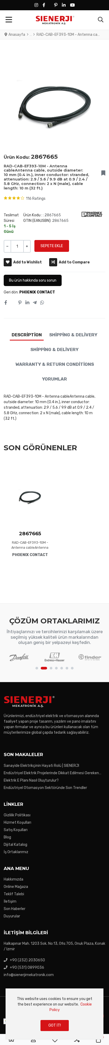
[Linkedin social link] (27, 303)
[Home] (11, 1040)
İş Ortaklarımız (16, 852)
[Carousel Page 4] (56, 668)
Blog (7, 837)
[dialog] (54, 1013)
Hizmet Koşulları (17, 822)
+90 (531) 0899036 (27, 967)
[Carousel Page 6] (67, 668)
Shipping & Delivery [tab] (73, 334)
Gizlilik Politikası (17, 815)
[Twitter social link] (12, 303)
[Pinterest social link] (20, 303)
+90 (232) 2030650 (27, 960)
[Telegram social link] (34, 303)
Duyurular (12, 916)
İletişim (10, 901)
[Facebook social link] (5, 303)
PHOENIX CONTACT (37, 292)
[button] (100, 20)
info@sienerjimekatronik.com (29, 975)
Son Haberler (14, 909)
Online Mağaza (16, 886)
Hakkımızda (13, 879)
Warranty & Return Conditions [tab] (54, 364)
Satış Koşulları (16, 830)
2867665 (30, 534)
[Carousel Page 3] (51, 668)
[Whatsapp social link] (42, 303)
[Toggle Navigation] (9, 20)
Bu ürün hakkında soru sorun (32, 280)
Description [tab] (27, 334)
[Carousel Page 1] (36, 668)
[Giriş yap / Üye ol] (33, 1040)
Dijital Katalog (15, 844)
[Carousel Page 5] (61, 668)
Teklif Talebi (14, 894)
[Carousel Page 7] (72, 668)
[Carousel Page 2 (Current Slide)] (44, 668)
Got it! (54, 1025)
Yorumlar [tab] (54, 379)
